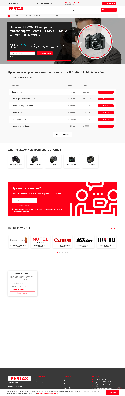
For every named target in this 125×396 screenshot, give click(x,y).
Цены (48, 10)
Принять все (112, 392)
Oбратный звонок (109, 10)
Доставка (76, 10)
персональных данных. (57, 56)
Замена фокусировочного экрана (24, 99)
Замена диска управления (22, 106)
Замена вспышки (18, 112)
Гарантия (60, 10)
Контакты (89, 10)
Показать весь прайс (62, 134)
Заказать (106, 92)
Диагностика (16, 92)
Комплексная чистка (19, 119)
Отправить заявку (45, 53)
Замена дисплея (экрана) (21, 126)
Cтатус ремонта (109, 3)
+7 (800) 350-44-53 (72, 3)
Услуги (34, 10)
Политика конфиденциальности (47, 393)
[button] (111, 228)
